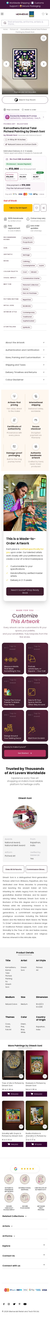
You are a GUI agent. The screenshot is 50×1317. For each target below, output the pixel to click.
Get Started (23, 753)
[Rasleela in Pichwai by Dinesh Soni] (37, 1065)
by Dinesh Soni (10, 135)
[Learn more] (23, 110)
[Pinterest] (19, 1304)
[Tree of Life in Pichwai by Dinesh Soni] (13, 1065)
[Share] (43, 208)
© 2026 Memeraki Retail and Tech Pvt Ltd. (20, 1311)
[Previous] (6, 64)
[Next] (44, 64)
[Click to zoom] (44, 38)
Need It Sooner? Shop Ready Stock (25, 591)
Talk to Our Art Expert (18, 208)
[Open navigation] (5, 13)
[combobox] (25, 23)
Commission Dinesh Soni (36, 869)
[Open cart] (47, 13)
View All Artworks (13, 869)
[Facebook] (3, 1304)
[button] (25, 117)
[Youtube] (25, 1304)
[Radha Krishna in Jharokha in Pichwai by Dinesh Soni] (37, 1115)
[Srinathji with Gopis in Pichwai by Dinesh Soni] (13, 1115)
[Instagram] (9, 1304)
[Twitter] (14, 1304)
